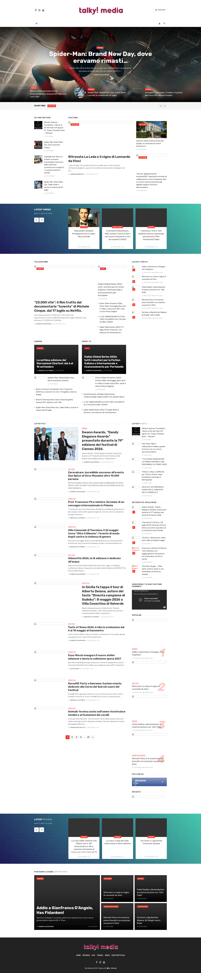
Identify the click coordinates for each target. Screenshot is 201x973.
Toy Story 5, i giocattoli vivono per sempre (151, 842)
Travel (100, 955)
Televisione (142, 906)
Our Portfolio (118, 955)
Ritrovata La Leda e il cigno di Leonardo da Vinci (99, 159)
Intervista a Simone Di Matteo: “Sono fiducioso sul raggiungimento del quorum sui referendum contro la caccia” (154, 553)
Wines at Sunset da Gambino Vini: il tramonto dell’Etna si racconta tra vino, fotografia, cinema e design (56, 392)
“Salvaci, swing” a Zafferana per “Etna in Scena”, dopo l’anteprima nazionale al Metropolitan (153, 476)
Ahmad (114, 968)
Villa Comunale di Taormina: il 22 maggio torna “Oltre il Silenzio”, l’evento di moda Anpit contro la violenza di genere (93, 533)
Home (78, 955)
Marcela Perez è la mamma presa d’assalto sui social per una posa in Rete (153, 302)
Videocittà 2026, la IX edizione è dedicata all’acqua (94, 560)
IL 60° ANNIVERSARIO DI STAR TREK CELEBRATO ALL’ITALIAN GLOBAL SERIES (113, 319)
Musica (84, 227)
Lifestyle (72, 498)
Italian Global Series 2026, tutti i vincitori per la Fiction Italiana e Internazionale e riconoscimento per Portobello (111, 290)
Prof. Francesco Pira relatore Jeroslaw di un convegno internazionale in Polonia (96, 504)
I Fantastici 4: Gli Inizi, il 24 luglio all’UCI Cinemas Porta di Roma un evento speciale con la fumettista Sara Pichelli (154, 526)
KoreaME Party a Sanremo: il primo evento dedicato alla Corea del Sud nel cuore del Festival (95, 687)
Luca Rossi (74, 668)
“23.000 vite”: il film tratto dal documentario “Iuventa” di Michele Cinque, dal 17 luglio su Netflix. (61, 306)
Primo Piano (117, 227)
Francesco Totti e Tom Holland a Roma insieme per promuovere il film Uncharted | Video (151, 235)
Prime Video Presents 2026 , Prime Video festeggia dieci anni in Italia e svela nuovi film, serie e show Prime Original (113, 307)
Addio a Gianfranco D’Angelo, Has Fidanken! (154, 268)
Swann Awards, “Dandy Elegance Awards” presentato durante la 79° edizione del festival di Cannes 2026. (102, 440)
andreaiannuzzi (77, 174)
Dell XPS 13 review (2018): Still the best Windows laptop (83, 106)
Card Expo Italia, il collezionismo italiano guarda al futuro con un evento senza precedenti (153, 448)
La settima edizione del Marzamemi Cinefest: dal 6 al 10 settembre (55, 363)
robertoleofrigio (101, 75)
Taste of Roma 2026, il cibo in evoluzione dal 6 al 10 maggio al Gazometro (96, 629)
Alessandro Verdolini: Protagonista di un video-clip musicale (84, 234)
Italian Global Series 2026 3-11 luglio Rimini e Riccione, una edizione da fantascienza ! (112, 329)
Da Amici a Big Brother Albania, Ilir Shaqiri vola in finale (154, 313)
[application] (149, 600)
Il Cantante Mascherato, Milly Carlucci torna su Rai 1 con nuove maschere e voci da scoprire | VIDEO (117, 235)
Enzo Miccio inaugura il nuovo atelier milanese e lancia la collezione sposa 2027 (94, 657)
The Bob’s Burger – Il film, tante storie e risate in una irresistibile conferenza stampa (153, 570)
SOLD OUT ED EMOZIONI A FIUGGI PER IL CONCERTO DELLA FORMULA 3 (153, 489)
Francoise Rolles (77, 727)
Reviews (51, 106)
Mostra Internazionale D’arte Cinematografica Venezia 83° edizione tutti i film (48, 94)
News (103, 268)
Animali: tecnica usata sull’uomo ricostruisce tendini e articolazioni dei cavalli (96, 713)
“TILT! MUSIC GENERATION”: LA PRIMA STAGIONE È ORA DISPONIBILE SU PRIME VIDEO (154, 461)
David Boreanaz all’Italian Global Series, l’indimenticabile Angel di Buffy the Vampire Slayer (104, 395)
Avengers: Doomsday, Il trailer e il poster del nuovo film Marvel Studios (164, 94)
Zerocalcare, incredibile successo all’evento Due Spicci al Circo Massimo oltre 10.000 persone (96, 476)
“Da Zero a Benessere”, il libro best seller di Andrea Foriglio (154, 539)
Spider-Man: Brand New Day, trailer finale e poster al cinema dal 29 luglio (107, 94)
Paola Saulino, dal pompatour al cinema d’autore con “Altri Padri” (153, 289)
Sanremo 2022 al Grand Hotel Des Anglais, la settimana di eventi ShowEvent (150, 143)
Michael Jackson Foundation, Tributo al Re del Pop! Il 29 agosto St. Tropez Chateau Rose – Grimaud (54, 127)
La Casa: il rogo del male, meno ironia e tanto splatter (117, 842)
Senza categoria (138, 755)
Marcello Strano (46, 370)
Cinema (100, 47)
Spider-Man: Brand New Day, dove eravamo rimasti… (100, 57)
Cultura (75, 124)
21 (88, 737)
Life (93, 955)
